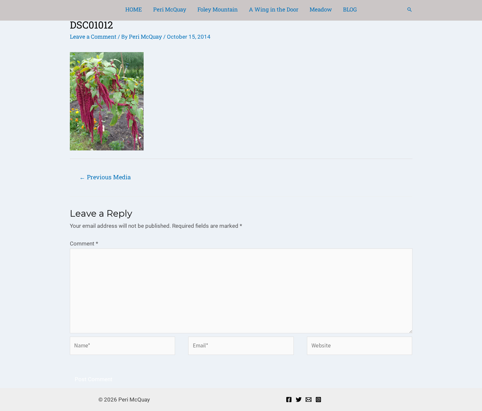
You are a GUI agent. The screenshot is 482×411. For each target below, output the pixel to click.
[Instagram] (318, 399)
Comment (84, 243)
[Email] (308, 399)
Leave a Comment (93, 36)
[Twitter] (299, 399)
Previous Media (105, 177)
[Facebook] (289, 399)
